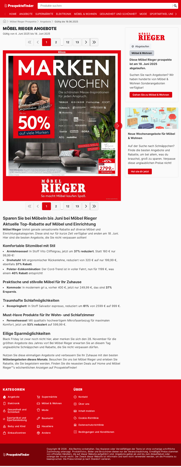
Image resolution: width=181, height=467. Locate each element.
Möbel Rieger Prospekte (23, 21)
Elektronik (63, 13)
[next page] (86, 42)
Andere (46, 432)
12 (67, 42)
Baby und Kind (16, 426)
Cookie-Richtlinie (88, 418)
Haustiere (47, 426)
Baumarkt (47, 418)
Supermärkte (44, 13)
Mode (143, 13)
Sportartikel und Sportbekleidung (17, 419)
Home (12, 13)
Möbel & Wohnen (85, 13)
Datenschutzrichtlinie (91, 424)
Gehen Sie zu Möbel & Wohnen (151, 94)
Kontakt (83, 396)
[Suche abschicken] (175, 6)
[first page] (29, 42)
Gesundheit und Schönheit (118, 13)
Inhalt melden (86, 410)
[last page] (94, 42)
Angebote (26, 13)
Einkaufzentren (17, 432)
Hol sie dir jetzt (140, 171)
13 (77, 42)
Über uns (83, 403)
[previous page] (38, 42)
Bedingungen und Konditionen (96, 431)
